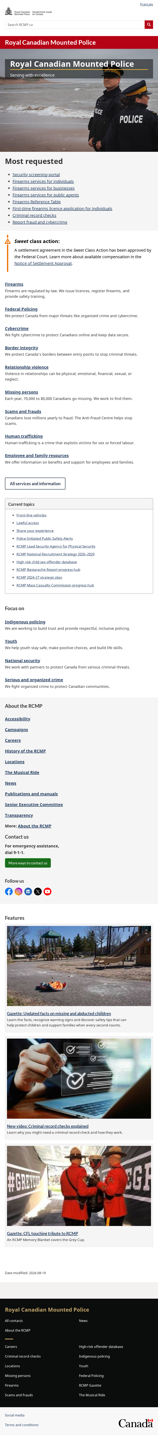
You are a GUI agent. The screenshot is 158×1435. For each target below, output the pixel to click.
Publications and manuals (31, 794)
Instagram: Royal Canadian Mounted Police (18, 891)
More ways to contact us (27, 863)
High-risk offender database (101, 1346)
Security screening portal (36, 174)
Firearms (14, 284)
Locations (14, 761)
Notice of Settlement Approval (43, 263)
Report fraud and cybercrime (40, 222)
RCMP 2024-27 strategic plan (39, 577)
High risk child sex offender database (46, 561)
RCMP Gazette (90, 1385)
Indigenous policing (25, 622)
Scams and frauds (23, 411)
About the (34, 826)
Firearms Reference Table (37, 201)
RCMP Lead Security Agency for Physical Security (55, 546)
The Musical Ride (22, 772)
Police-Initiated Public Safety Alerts (44, 538)
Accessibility (17, 719)
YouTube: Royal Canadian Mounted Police (47, 891)
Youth (11, 641)
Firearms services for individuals (43, 181)
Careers (13, 740)
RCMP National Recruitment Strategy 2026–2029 (55, 554)
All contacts (14, 1320)
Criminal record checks (34, 215)
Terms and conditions (22, 1425)
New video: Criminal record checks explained (47, 1126)
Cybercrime (17, 328)
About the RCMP (17, 1330)
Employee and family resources (37, 455)
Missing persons (21, 392)
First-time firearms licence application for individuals (62, 208)
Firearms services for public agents (46, 195)
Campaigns (16, 729)
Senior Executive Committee (34, 804)
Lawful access (27, 522)
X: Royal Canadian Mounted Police (38, 891)
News (10, 783)
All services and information (35, 483)
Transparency (19, 815)
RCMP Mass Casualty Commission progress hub (55, 585)
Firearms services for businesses (44, 188)
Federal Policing (21, 309)
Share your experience (35, 530)
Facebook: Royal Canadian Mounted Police (9, 891)
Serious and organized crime (34, 679)
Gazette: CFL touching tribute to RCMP (42, 1233)
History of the (25, 751)
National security (22, 660)
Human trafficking (24, 436)
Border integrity (21, 348)
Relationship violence (27, 367)
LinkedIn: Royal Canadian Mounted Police (28, 891)
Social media (14, 1415)
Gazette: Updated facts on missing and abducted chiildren (59, 1013)
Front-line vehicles (31, 515)
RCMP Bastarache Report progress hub (48, 569)
